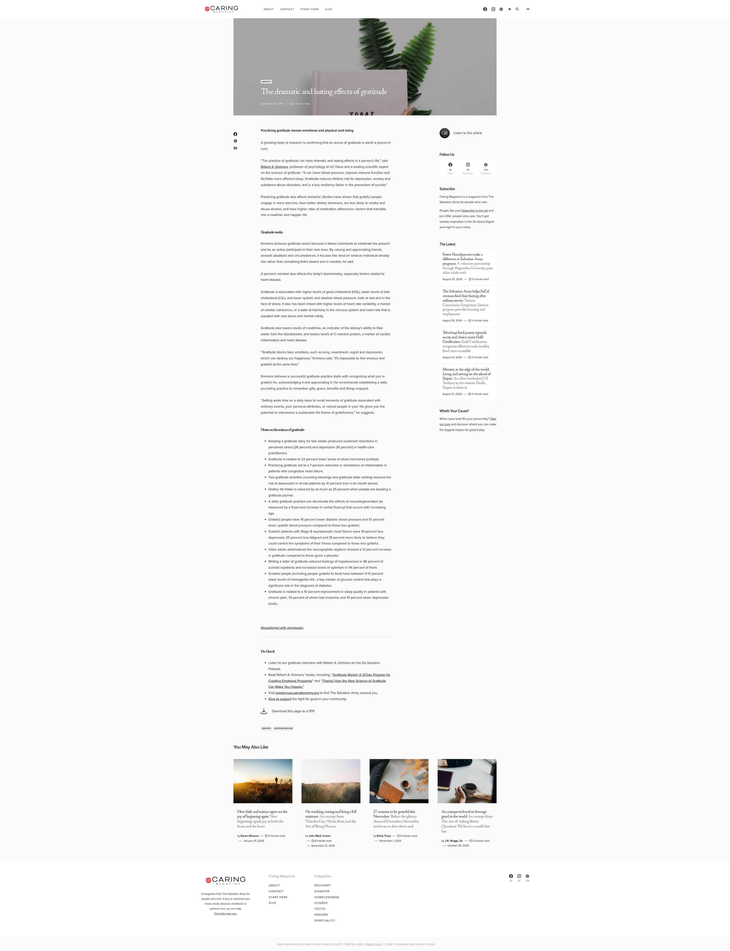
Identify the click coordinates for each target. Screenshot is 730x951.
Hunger (321, 903)
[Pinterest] (501, 9)
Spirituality (324, 920)
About (274, 885)
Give (272, 903)
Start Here (278, 897)
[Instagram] (493, 9)
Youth (319, 909)
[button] (509, 9)
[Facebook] (485, 9)
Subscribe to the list (475, 210)
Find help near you (225, 913)
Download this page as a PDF (293, 711)
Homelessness (326, 897)
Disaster (321, 891)
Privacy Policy (373, 944)
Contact (276, 891)
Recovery (322, 885)
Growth (266, 81)
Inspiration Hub (283, 728)
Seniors (321, 915)
